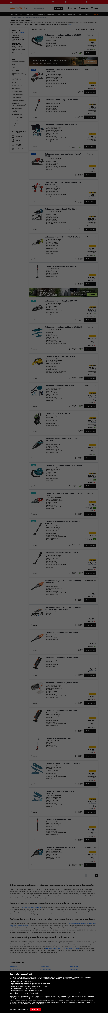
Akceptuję (35, 1009)
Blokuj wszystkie (23, 1009)
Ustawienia (13, 1009)
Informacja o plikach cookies (32, 1002)
